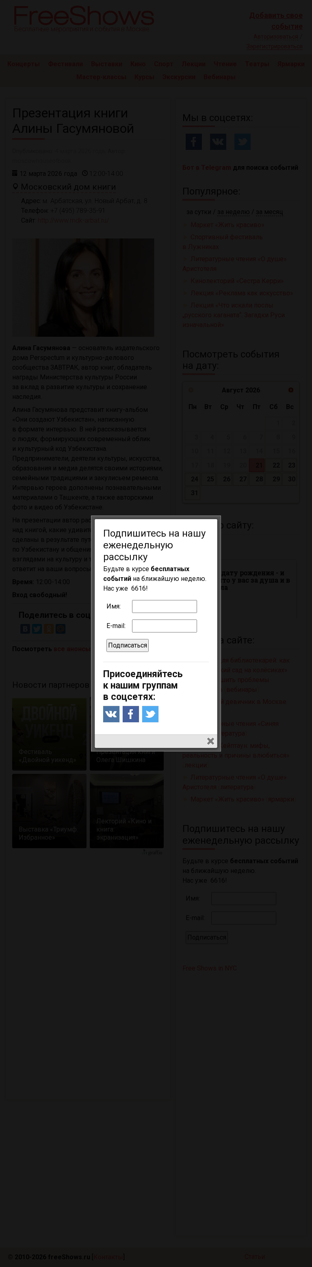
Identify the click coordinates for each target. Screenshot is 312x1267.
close (210, 741)
